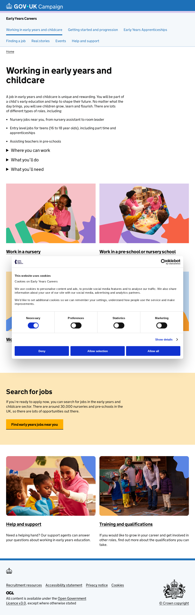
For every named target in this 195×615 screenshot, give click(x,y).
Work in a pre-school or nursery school (137, 251)
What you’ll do (25, 159)
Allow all (153, 350)
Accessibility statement (64, 585)
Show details (164, 339)
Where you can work (30, 150)
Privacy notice (97, 585)
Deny (41, 350)
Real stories (40, 41)
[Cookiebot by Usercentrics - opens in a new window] (163, 262)
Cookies (117, 585)
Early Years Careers (21, 18)
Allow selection (97, 350)
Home (10, 51)
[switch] (76, 325)
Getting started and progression (93, 30)
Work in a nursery (23, 251)
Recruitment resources (24, 585)
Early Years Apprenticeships (145, 30)
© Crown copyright (174, 603)
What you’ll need (27, 169)
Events (60, 41)
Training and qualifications (126, 524)
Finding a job (16, 41)
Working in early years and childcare (34, 30)
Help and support (85, 41)
